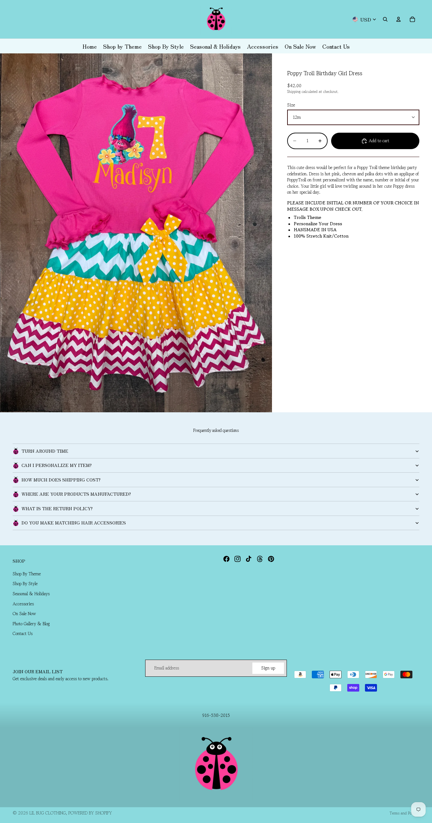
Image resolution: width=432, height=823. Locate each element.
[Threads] (260, 559)
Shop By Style (25, 584)
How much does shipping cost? (61, 479)
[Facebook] (226, 559)
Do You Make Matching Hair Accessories (74, 522)
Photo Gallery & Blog (31, 623)
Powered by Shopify (90, 813)
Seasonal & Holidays (31, 593)
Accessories (23, 604)
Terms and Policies (404, 813)
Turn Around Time (45, 451)
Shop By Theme (27, 574)
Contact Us (23, 634)
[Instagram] (237, 559)
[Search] (385, 19)
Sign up (268, 668)
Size (291, 105)
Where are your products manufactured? (76, 494)
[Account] (398, 19)
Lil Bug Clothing (47, 813)
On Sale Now (24, 614)
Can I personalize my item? (57, 465)
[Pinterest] (271, 559)
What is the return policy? (57, 508)
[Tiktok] (248, 559)
